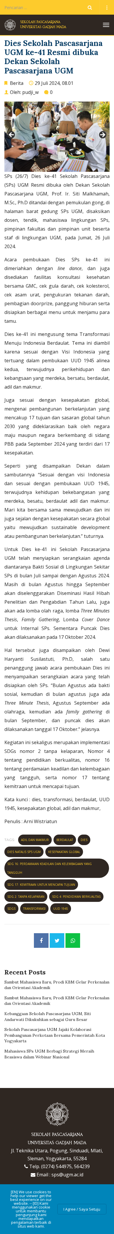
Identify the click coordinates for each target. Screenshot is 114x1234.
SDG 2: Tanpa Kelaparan (25, 897)
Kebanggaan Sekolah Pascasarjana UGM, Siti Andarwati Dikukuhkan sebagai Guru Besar (47, 1016)
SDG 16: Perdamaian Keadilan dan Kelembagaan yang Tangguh (49, 868)
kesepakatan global (64, 852)
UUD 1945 (60, 909)
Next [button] (102, 135)
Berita (16, 83)
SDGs (11, 909)
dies (84, 840)
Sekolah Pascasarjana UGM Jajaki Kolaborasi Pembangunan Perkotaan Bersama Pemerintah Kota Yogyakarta (54, 1035)
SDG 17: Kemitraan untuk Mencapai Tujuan (41, 885)
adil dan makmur (35, 840)
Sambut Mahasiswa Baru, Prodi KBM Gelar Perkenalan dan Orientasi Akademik (56, 985)
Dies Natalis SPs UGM (24, 852)
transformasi (34, 909)
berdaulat (64, 840)
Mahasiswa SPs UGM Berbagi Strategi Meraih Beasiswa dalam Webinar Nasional (49, 1054)
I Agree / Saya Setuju (81, 1209)
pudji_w (30, 92)
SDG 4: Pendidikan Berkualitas (76, 897)
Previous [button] (11, 135)
